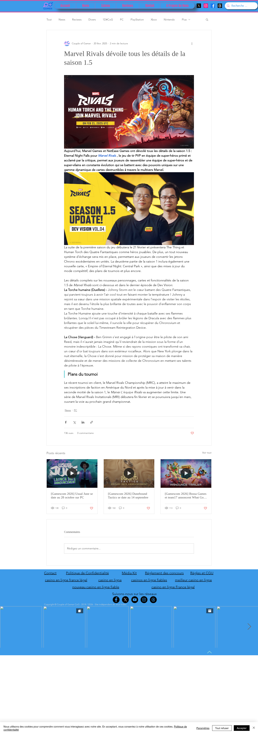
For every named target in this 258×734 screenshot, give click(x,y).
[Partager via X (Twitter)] (74, 422)
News (62, 19)
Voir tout (206, 452)
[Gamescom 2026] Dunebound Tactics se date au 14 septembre (128, 495)
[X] (199, 6)
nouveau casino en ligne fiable (95, 587)
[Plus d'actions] (192, 43)
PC (122, 19)
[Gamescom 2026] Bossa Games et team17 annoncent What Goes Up (185, 495)
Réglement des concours (164, 573)
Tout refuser (222, 728)
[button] (207, 19)
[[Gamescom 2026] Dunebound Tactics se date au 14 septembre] (129, 473)
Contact (50, 573)
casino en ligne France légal (173, 587)
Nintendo (169, 19)
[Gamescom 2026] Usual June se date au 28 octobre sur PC (72, 495)
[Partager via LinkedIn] (83, 422)
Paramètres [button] (202, 728)
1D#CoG (108, 19)
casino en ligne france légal (66, 580)
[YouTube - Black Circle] (134, 599)
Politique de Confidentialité (87, 573)
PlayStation (137, 19)
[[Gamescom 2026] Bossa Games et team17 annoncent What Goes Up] (186, 473)
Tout (49, 19)
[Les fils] (220, 6)
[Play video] (129, 208)
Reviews (76, 19)
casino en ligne (110, 580)
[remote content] (129, 112)
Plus (184, 19)
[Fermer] (254, 728)
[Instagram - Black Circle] (144, 599)
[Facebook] (213, 6)
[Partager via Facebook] (65, 422)
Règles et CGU (201, 573)
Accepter (242, 728)
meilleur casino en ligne (193, 580)
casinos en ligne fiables (149, 580)
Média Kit (129, 573)
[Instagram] (206, 6)
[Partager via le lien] (91, 422)
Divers (92, 19)
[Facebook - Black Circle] (116, 599)
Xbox (154, 19)
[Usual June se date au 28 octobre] (72, 473)
